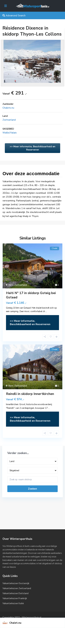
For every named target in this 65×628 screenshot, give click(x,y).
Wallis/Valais (9, 132)
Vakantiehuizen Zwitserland (16, 588)
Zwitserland (9, 119)
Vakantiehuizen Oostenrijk (15, 583)
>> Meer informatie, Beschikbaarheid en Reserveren (32, 148)
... (46, 311)
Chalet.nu (15, 622)
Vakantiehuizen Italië (13, 603)
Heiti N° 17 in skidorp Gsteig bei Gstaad (31, 295)
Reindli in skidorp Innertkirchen (30, 394)
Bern (10, 285)
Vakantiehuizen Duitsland (15, 593)
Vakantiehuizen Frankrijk (14, 598)
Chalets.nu (8, 107)
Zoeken (32, 488)
